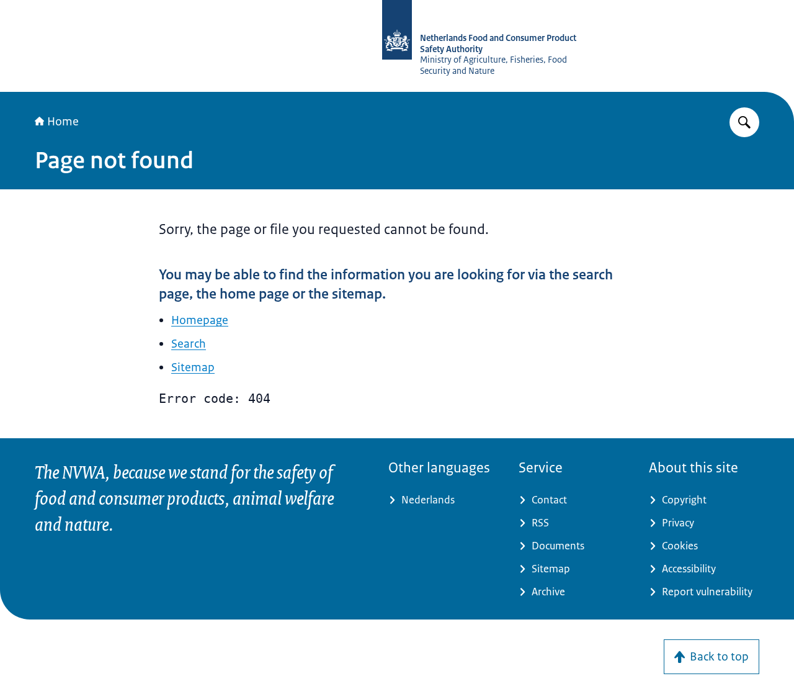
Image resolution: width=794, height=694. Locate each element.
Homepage (199, 320)
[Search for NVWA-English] (744, 122)
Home (63, 121)
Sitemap (193, 367)
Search (188, 343)
